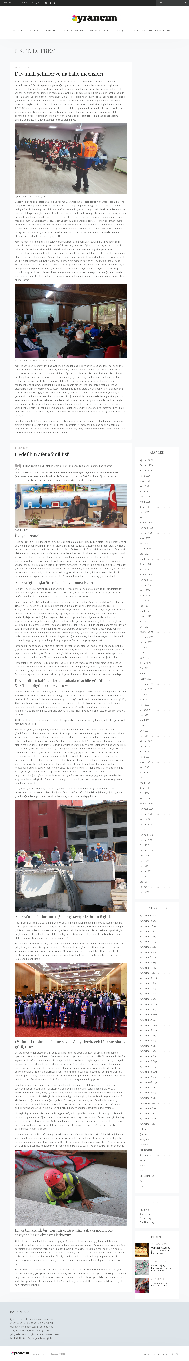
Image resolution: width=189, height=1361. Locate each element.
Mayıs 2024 (145, 590)
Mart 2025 (144, 543)
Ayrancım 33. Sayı (148, 1046)
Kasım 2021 (145, 725)
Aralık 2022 (145, 673)
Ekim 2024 (144, 569)
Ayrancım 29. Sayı (148, 1019)
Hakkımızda (22, 3)
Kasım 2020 (145, 788)
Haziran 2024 (146, 585)
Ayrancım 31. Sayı (148, 1035)
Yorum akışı (146, 1218)
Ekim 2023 (144, 621)
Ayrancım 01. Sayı (148, 915)
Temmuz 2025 (146, 528)
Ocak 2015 (144, 855)
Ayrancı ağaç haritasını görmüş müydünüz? (161, 1268)
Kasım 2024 (145, 564)
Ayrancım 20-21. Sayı (150, 978)
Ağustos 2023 (146, 632)
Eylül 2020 (145, 798)
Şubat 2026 (145, 491)
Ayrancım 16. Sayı (148, 952)
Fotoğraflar (145, 1139)
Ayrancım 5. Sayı (148, 1103)
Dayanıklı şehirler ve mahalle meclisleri (59, 73)
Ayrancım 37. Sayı (148, 1066)
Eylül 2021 (144, 736)
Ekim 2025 (144, 512)
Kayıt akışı (145, 1214)
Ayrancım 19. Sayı (148, 967)
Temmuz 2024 (146, 580)
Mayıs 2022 (145, 694)
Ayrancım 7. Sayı (148, 1113)
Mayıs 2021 (145, 757)
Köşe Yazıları (146, 1155)
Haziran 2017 (146, 824)
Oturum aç (145, 1210)
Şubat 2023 (145, 663)
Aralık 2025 (145, 501)
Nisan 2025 (145, 538)
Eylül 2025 (145, 517)
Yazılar (34, 30)
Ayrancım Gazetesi (72, 30)
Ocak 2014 (144, 881)
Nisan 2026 (145, 481)
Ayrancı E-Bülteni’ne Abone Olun (151, 30)
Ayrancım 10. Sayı (148, 921)
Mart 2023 (144, 658)
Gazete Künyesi (160, 1354)
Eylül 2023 (145, 626)
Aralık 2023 (145, 611)
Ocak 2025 (145, 553)
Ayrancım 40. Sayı (148, 1082)
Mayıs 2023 (145, 647)
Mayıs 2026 (145, 475)
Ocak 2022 (145, 715)
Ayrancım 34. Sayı (148, 1051)
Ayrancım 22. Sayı (148, 983)
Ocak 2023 (145, 668)
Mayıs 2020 (145, 819)
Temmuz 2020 (147, 809)
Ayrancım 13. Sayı (148, 936)
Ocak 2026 (145, 496)
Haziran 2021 (146, 751)
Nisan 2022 (145, 699)
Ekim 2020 (145, 793)
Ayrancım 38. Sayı (148, 1071)
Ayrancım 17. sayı (148, 957)
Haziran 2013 (146, 887)
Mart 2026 (144, 486)
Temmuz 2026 (147, 465)
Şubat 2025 (145, 548)
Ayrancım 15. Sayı (148, 947)
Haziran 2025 (146, 533)
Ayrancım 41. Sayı (148, 1087)
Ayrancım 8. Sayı (148, 1118)
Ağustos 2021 (146, 741)
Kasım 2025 (145, 507)
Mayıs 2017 (145, 829)
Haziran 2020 (146, 814)
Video (142, 1181)
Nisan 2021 (145, 762)
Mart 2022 (144, 705)
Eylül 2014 (144, 866)
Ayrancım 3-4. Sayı (149, 1025)
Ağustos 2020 (146, 803)
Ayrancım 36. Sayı (148, 1061)
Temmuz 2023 (146, 637)
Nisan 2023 (145, 652)
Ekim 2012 (144, 892)
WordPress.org (147, 1222)
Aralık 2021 (145, 720)
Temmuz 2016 (146, 835)
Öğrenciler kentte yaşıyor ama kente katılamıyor (161, 1250)
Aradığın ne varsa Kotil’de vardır (160, 1284)
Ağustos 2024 (146, 574)
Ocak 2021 (144, 777)
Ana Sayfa (8, 3)
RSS (55, 3)
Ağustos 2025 (146, 522)
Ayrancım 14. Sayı (148, 941)
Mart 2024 (144, 600)
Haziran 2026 (146, 470)
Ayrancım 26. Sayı (148, 1004)
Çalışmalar (145, 1129)
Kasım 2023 (145, 616)
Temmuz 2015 (146, 850)
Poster (143, 1165)
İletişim (35, 3)
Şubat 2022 (145, 710)
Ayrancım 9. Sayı (148, 1124)
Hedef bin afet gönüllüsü (42, 454)
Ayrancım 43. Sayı (148, 1098)
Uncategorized (147, 1176)
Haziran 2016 (146, 840)
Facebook (47, 3)
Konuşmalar (146, 1150)
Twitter (51, 3)
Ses (141, 1170)
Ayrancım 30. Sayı (148, 1030)
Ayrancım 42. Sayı (148, 1092)
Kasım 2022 (145, 678)
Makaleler (145, 1160)
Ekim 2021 (144, 730)
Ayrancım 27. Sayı (148, 1009)
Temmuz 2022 (146, 684)
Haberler (50, 30)
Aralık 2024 (145, 559)
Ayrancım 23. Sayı (148, 988)
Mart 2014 (144, 876)
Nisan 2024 (145, 595)
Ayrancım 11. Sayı (148, 926)
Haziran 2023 (146, 642)
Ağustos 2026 (146, 460)
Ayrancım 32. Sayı (148, 1040)
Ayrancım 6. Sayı (148, 1108)
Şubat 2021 (145, 772)
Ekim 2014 (144, 861)
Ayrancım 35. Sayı (148, 1056)
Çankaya (144, 1134)
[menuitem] (11, 3)
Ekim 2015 (144, 845)
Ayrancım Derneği (100, 30)
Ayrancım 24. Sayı (148, 993)
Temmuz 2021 (146, 746)
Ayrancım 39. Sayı (148, 1077)
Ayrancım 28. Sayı (148, 1014)
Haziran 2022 (146, 689)
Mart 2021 (144, 767)
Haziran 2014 (146, 871)
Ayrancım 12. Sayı (148, 931)
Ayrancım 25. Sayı (148, 999)
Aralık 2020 (145, 783)
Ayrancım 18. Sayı (148, 962)
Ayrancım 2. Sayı (148, 973)
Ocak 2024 (145, 606)
